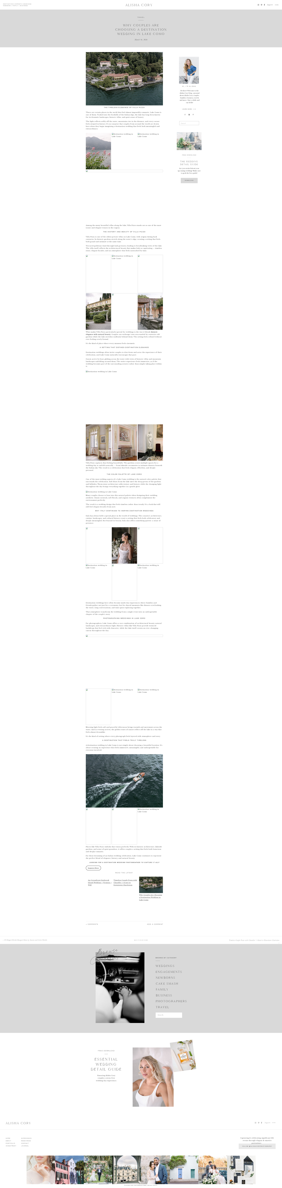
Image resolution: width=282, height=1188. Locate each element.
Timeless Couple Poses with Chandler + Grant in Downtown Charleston (125, 882)
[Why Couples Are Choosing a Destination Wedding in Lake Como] (151, 885)
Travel (141, 17)
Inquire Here (93, 868)
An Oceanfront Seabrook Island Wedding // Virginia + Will (99, 882)
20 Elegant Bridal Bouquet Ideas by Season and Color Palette (25, 940)
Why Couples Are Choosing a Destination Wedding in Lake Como (150, 897)
